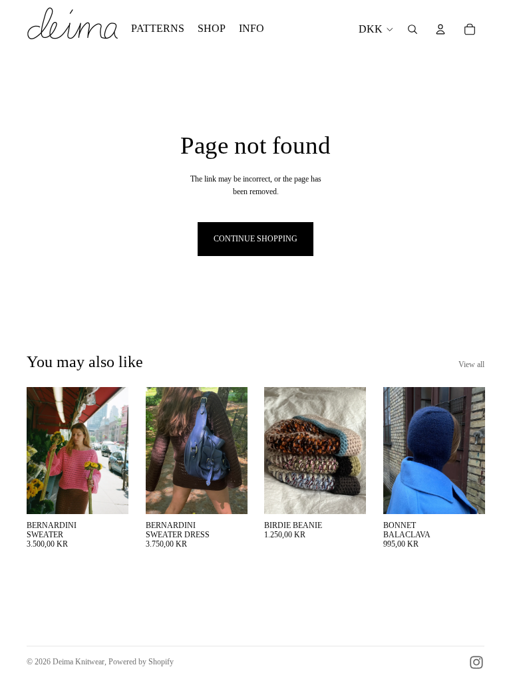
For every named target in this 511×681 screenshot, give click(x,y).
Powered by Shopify (141, 661)
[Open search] (412, 29)
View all (471, 364)
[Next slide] (117, 450)
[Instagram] (476, 662)
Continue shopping (255, 238)
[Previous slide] (37, 450)
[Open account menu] (440, 29)
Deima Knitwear (78, 661)
